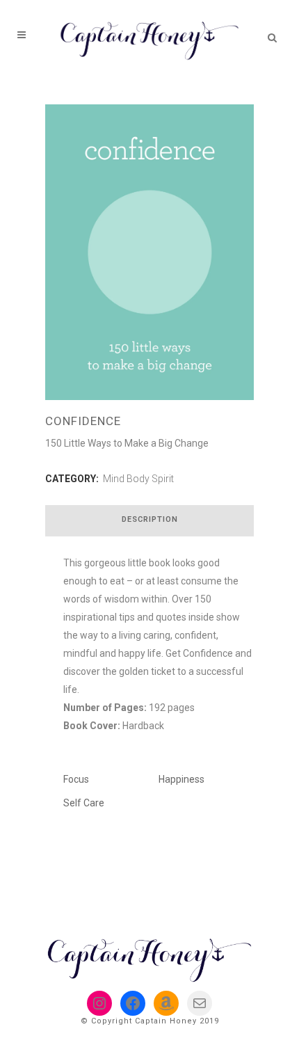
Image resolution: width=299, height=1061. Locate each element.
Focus (76, 779)
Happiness (181, 779)
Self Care (83, 802)
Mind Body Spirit (138, 478)
